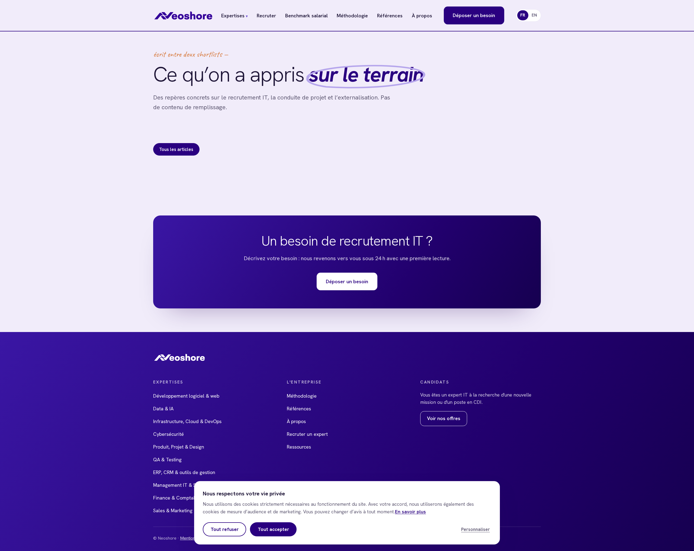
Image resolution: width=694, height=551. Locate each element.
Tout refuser (225, 529)
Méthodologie (352, 15)
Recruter (266, 15)
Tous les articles (176, 149)
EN (534, 15)
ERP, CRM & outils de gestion (184, 472)
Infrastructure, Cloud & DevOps (187, 421)
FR (522, 15)
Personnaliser (475, 529)
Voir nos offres (443, 418)
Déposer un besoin (474, 15)
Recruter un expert (307, 434)
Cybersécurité (168, 434)
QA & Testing (167, 459)
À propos (422, 15)
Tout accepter (273, 529)
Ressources (299, 447)
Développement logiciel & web (186, 396)
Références (390, 15)
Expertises (234, 15)
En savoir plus (410, 512)
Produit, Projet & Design (178, 447)
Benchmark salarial (306, 15)
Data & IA (163, 408)
